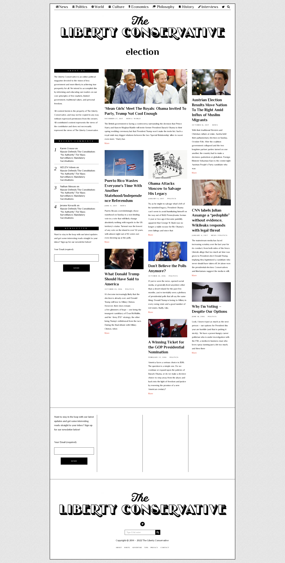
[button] (157, 532)
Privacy (154, 547)
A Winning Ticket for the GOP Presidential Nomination (166, 347)
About (119, 547)
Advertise (137, 547)
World (137, 118)
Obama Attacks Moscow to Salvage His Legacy (164, 188)
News (129, 118)
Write (127, 547)
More (107, 143)
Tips (146, 547)
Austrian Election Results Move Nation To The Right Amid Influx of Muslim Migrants (209, 110)
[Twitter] (223, 7)
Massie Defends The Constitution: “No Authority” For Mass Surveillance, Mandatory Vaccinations (77, 156)
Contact (164, 547)
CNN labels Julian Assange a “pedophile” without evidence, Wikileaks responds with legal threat (211, 220)
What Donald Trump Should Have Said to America (122, 279)
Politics (171, 198)
